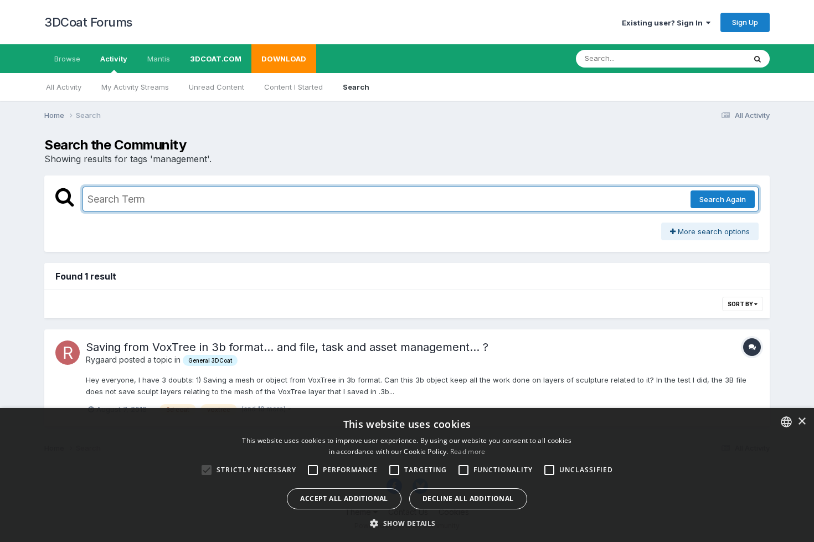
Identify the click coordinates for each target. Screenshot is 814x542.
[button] (406, 523)
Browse (67, 58)
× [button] (801, 421)
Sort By (741, 304)
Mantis (158, 58)
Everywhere (711, 58)
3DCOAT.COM (215, 58)
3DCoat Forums (88, 22)
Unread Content (216, 86)
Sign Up (745, 22)
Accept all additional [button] (344, 498)
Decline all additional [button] (468, 498)
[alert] (407, 475)
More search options (713, 231)
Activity (113, 58)
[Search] (757, 59)
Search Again (722, 199)
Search (356, 86)
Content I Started (293, 86)
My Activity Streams (135, 86)
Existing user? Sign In (664, 22)
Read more (468, 451)
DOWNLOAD (283, 58)
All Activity (63, 86)
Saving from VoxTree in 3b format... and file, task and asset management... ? (287, 347)
